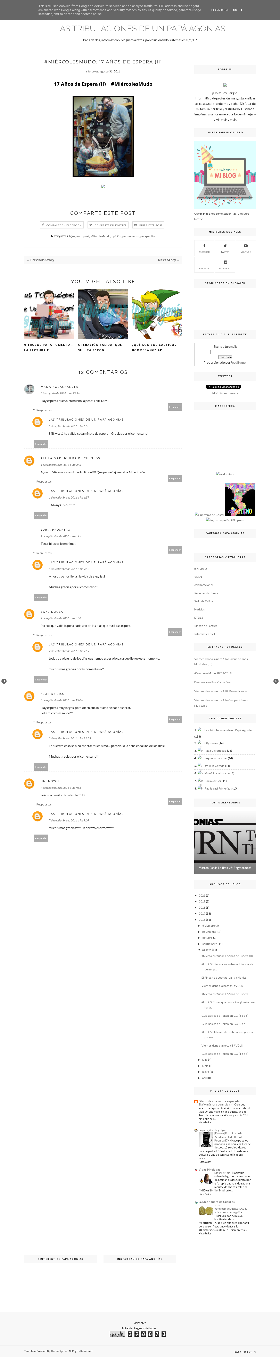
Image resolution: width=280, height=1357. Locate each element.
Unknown (50, 781)
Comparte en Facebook (64, 225)
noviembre (209, 931)
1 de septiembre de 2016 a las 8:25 (61, 536)
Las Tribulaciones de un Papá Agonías (140, 28)
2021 (202, 895)
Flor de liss (52, 694)
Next (276, 681)
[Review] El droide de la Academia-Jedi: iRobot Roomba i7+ (228, 1137)
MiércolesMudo (100, 236)
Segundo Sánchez (216, 758)
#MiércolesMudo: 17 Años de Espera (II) (227, 956)
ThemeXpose (59, 1351)
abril (205, 1078)
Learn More (220, 10)
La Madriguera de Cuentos (217, 1202)
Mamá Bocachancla (59, 387)
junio (205, 1065)
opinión (116, 236)
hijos (72, 236)
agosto (206, 949)
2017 (202, 913)
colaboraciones (204, 585)
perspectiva (148, 236)
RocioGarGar (213, 781)
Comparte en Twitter (111, 225)
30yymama (211, 743)
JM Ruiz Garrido (214, 765)
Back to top (243, 1351)
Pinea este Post (151, 225)
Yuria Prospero (56, 529)
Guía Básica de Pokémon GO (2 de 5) (224, 1023)
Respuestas (44, 410)
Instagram (225, 268)
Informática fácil (204, 634)
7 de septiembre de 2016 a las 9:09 (69, 820)
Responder (175, 407)
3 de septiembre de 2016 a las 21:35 (70, 738)
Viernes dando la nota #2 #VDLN (222, 985)
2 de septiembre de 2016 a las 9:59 (69, 651)
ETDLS (198, 617)
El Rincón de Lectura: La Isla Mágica (224, 977)
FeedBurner (238, 362)
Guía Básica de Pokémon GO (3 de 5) (224, 1015)
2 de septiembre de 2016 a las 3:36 (61, 618)
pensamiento (130, 236)
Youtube (246, 252)
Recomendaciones (206, 593)
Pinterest (204, 268)
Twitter (225, 252)
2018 (202, 907)
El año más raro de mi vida (215, 1104)
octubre (207, 937)
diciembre (208, 925)
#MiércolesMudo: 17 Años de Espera (224, 994)
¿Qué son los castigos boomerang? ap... (154, 347)
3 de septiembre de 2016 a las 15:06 (62, 700)
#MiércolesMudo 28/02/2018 (213, 673)
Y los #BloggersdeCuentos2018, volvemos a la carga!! (230, 1209)
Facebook (204, 252)
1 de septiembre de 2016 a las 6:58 (69, 426)
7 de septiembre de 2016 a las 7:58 (61, 787)
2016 (202, 919)
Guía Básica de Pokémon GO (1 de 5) (224, 1053)
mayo (205, 1071)
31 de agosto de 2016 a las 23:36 (60, 393)
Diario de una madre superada (219, 1101)
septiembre (209, 943)
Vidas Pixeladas (209, 1169)
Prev (4, 681)
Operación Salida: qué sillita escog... (100, 347)
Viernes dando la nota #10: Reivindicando (220, 691)
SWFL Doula (52, 612)
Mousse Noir (222, 1172)
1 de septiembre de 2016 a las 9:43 (69, 569)
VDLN (198, 576)
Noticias (199, 609)
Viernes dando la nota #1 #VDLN (222, 1045)
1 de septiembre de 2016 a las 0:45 (61, 464)
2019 (202, 901)
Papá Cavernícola (216, 750)
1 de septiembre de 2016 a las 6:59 (69, 497)
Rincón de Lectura (205, 625)
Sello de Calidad (204, 601)
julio (204, 1059)
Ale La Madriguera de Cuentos (70, 458)
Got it (237, 10)
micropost (82, 236)
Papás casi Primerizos (218, 788)
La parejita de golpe (212, 1130)
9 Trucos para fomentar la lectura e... (48, 347)
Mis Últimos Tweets (225, 393)
